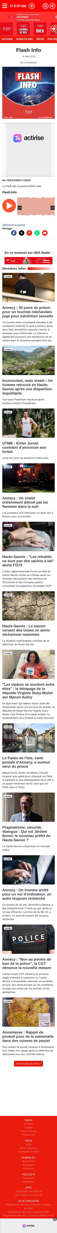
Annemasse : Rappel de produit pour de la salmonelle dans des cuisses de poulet (28, 1036)
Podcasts (28, 1178)
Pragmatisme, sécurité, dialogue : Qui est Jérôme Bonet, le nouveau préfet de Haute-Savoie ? (26, 833)
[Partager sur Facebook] (13, 234)
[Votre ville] (32, 6)
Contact (28, 1123)
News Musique (28, 1147)
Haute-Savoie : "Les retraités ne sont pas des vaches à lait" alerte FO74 (28, 561)
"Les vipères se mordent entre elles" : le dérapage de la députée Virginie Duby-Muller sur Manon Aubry (28, 690)
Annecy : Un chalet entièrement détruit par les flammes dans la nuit (25, 502)
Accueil (7, 39)
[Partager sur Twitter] (20, 234)
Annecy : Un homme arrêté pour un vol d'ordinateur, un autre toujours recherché (26, 894)
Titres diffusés (28, 1130)
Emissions (28, 1164)
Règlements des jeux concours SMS (28, 1211)
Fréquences (28, 1134)
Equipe (29, 1127)
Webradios (28, 1181)
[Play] (3, 26)
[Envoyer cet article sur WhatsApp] (36, 234)
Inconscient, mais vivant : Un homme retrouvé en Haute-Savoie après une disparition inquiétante (27, 387)
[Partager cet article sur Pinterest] (28, 234)
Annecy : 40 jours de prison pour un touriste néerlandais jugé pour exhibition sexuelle (27, 312)
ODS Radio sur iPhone (28, 1191)
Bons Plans (25, 39)
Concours (28, 1168)
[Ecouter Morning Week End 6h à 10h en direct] (28, 260)
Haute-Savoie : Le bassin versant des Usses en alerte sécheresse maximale (26, 630)
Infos (40, 39)
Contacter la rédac (28, 1151)
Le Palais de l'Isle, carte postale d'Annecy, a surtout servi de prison (26, 762)
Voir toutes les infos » (28, 1063)
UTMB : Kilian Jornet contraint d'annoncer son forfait (24, 447)
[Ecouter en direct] (52, 6)
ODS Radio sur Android (28, 1194)
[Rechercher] (45, 6)
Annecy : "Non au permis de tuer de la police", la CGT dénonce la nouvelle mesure (26, 963)
